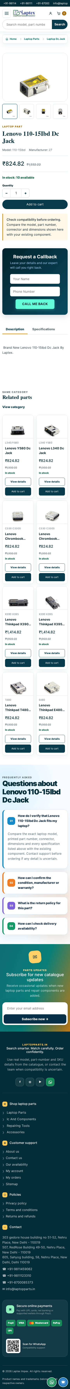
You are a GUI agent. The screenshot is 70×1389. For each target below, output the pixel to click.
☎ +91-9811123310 (16, 1275)
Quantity (7, 185)
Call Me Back (35, 304)
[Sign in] (50, 13)
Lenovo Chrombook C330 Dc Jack (15, 538)
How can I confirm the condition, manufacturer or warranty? (34, 883)
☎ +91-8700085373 (17, 1282)
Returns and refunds (20, 1216)
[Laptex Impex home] (29, 13)
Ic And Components (21, 1119)
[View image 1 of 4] (9, 111)
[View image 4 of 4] (60, 111)
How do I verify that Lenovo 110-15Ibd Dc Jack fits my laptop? (35, 821)
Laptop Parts (31, 38)
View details (18, 481)
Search (59, 24)
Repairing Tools (18, 1126)
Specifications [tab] (43, 329)
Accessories (15, 1132)
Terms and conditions (22, 1210)
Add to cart (35, 204)
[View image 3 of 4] (43, 111)
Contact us (14, 1158)
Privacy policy (16, 1203)
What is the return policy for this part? (35, 905)
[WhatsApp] (50, 1082)
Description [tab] (15, 329)
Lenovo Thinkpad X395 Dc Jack (50, 624)
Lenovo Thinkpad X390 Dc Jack (17, 624)
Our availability (17, 1164)
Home (13, 38)
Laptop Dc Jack (56, 38)
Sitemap (12, 1184)
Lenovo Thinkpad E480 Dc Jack (50, 709)
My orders (13, 1177)
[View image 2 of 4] (26, 111)
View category (13, 407)
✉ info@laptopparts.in (18, 1289)
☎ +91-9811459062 (17, 1269)
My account (14, 1171)
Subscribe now (35, 1019)
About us (12, 1151)
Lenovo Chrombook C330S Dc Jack (50, 538)
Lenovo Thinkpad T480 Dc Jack (16, 709)
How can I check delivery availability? (33, 926)
